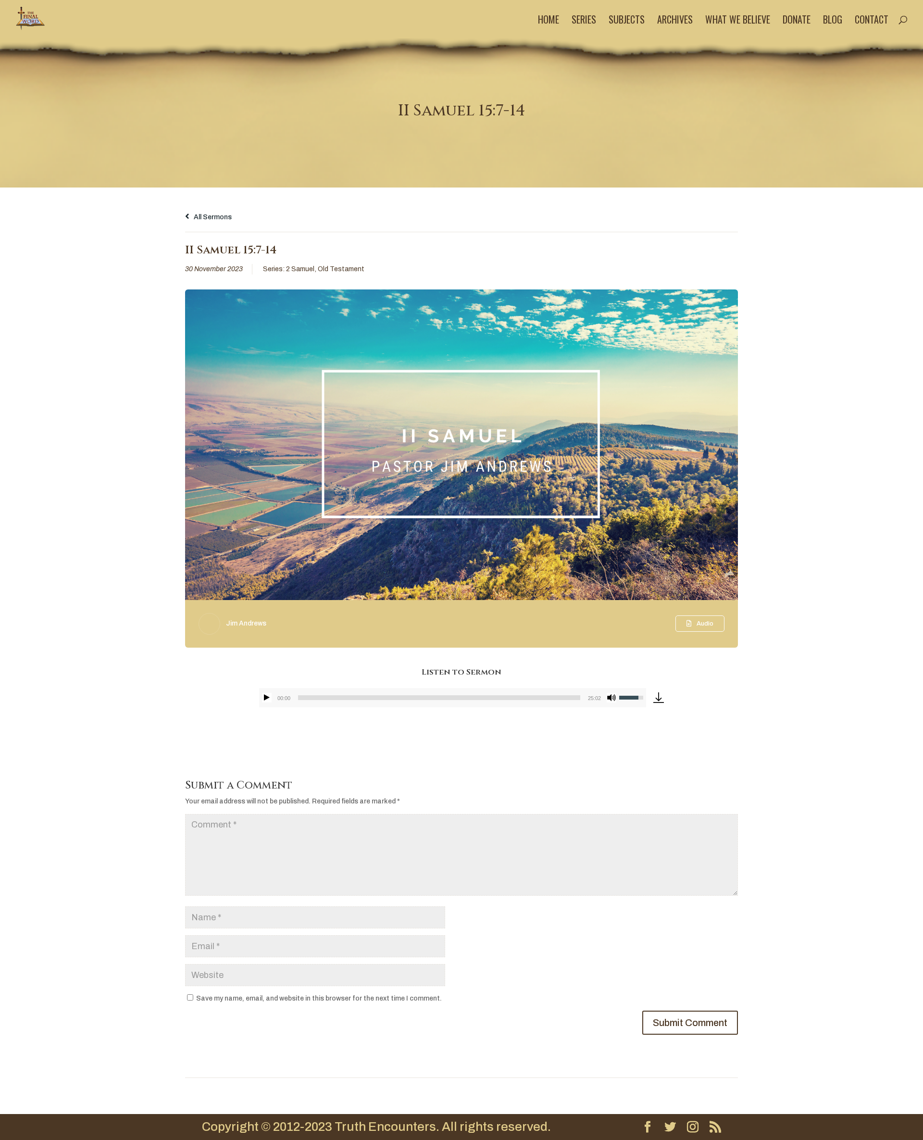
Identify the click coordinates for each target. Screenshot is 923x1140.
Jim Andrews (246, 623)
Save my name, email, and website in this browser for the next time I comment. (319, 998)
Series (584, 21)
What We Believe (737, 21)
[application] (452, 697)
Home (548, 21)
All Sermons (212, 217)
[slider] (439, 697)
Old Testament (341, 269)
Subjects (627, 21)
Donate (797, 21)
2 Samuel (300, 269)
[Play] (267, 697)
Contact (871, 21)
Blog (832, 21)
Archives (675, 21)
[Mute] (611, 697)
